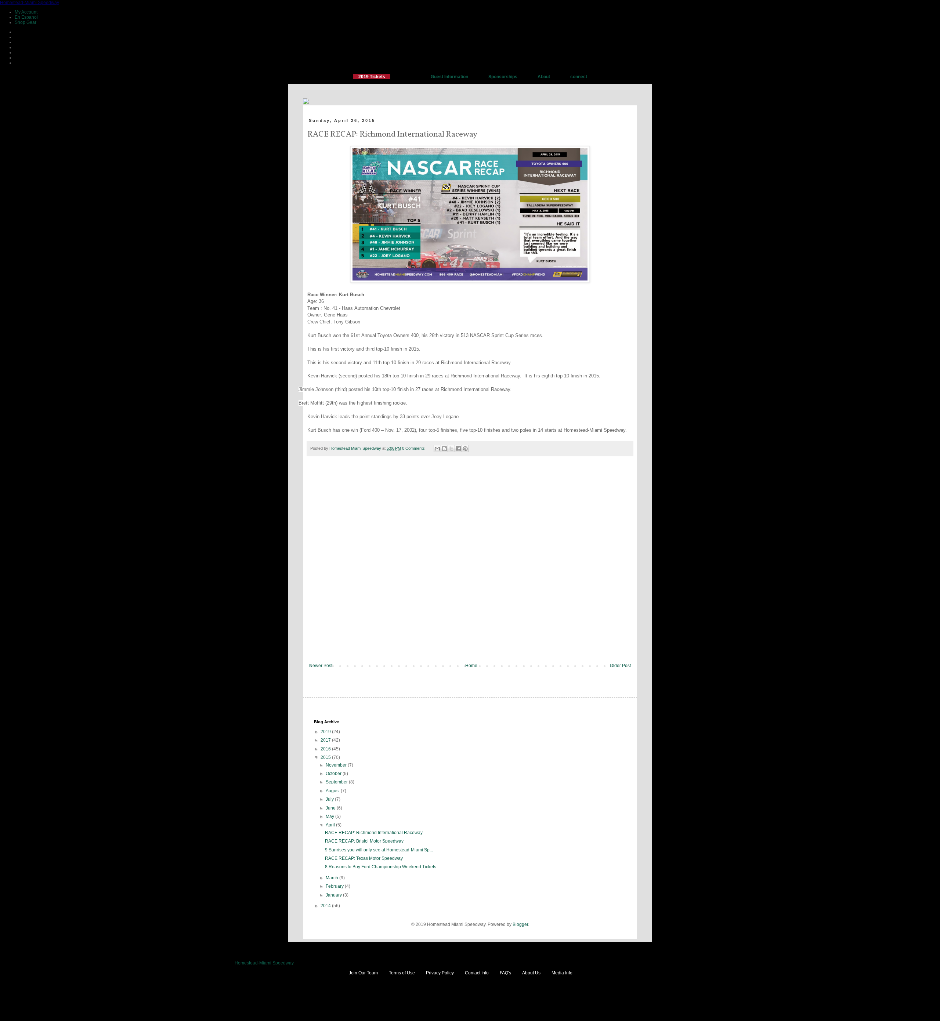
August (333, 790)
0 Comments (413, 448)
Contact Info (477, 972)
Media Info (562, 972)
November (337, 765)
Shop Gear (25, 22)
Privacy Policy (440, 972)
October (334, 773)
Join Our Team (363, 972)
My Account (26, 12)
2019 (326, 731)
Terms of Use (402, 972)
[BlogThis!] (444, 448)
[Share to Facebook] (458, 448)
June (331, 808)
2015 (326, 757)
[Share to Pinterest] (465, 448)
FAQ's (505, 972)
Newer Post (320, 665)
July (330, 799)
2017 (326, 740)
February (335, 886)
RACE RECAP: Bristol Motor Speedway (364, 841)
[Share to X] (451, 448)
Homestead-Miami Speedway (29, 2)
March (332, 877)
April (331, 825)
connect (578, 76)
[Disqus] (470, 564)
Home (471, 665)
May (330, 816)
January (334, 895)
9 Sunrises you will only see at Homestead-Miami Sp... (379, 849)
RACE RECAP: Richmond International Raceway (374, 832)
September (337, 782)
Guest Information (449, 76)
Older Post (620, 665)
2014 (326, 905)
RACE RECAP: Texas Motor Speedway (364, 858)
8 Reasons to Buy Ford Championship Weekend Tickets (380, 866)
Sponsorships (502, 76)
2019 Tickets (371, 76)
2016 (326, 749)
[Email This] (437, 448)
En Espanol (26, 17)
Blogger (520, 924)
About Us (531, 972)
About (544, 76)
